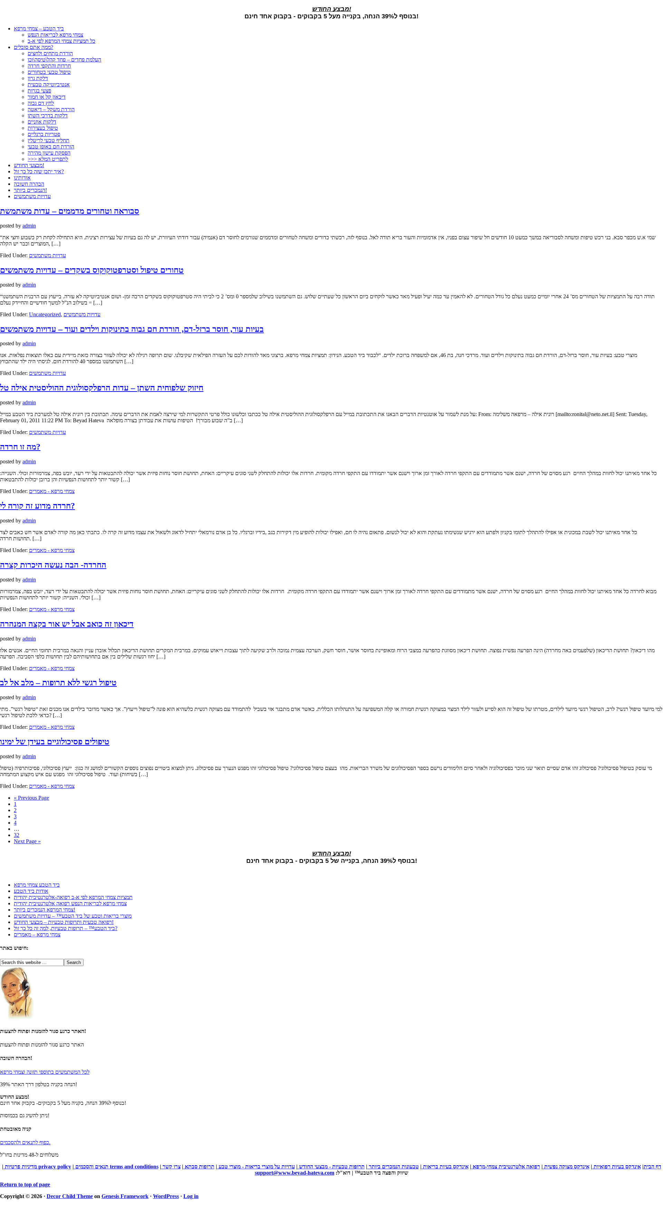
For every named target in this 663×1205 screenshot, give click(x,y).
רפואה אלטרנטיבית (518, 1166)
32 (16, 835)
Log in (191, 1196)
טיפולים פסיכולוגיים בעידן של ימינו (54, 741)
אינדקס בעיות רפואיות (616, 1166)
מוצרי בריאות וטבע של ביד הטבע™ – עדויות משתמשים (73, 916)
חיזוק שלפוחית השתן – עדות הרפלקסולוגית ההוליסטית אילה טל (101, 387)
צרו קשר (171, 1166)
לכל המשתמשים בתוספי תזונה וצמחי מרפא (44, 1072)
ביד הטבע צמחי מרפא (37, 885)
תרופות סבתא (198, 1166)
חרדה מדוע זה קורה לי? (37, 505)
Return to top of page (25, 1184)
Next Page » (27, 841)
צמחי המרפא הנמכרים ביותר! (44, 910)
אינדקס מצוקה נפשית (566, 1166)
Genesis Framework (125, 1196)
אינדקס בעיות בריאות (445, 1166)
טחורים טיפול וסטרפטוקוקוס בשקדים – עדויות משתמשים (92, 270)
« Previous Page (31, 798)
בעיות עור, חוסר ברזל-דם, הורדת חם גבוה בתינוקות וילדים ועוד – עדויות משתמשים (132, 329)
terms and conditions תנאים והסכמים (116, 1166)
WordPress (166, 1196)
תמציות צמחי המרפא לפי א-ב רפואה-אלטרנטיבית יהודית (73, 897)
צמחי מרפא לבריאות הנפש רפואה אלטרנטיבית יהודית (70, 903)
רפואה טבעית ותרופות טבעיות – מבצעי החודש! (64, 922)
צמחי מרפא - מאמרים (52, 491)
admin (29, 226)
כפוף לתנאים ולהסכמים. (25, 1142)
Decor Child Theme (70, 1196)
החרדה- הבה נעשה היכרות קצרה (53, 564)
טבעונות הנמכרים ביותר (393, 1166)
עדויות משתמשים (47, 255)
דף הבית (652, 1166)
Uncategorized (45, 314)
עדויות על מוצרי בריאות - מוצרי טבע (256, 1166)
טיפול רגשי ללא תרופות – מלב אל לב (58, 682)
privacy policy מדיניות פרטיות (37, 1166)
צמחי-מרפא (484, 1166)
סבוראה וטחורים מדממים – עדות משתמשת (69, 210)
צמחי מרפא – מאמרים (37, 934)
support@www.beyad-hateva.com (294, 1173)
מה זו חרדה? (20, 446)
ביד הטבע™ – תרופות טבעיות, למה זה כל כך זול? (65, 928)
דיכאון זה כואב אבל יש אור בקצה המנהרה (67, 623)
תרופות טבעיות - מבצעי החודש (331, 1166)
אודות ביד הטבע (31, 891)
